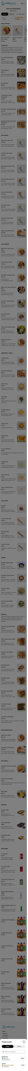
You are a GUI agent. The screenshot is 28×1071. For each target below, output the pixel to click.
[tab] (7, 1046)
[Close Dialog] (24, 1042)
